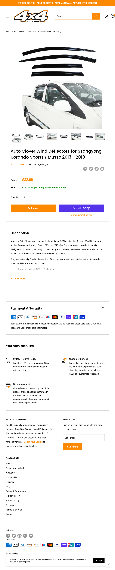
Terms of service (14, 509)
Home (8, 31)
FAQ (8, 486)
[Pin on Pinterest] (91, 168)
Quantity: (15, 197)
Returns (10, 505)
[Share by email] (102, 168)
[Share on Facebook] (85, 168)
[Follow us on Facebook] (8, 536)
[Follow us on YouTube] (31, 536)
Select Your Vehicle (33, 442)
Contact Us (11, 477)
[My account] (106, 16)
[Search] (96, 16)
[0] (113, 16)
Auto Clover (18, 164)
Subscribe (72, 446)
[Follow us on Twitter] (14, 536)
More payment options (82, 215)
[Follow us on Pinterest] (25, 536)
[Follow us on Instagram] (19, 536)
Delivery (10, 482)
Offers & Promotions (16, 491)
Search (9, 463)
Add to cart (33, 208)
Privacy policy (13, 496)
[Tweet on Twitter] (96, 168)
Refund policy (12, 500)
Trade (9, 514)
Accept (99, 560)
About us (10, 472)
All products (19, 31)
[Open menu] (7, 16)
